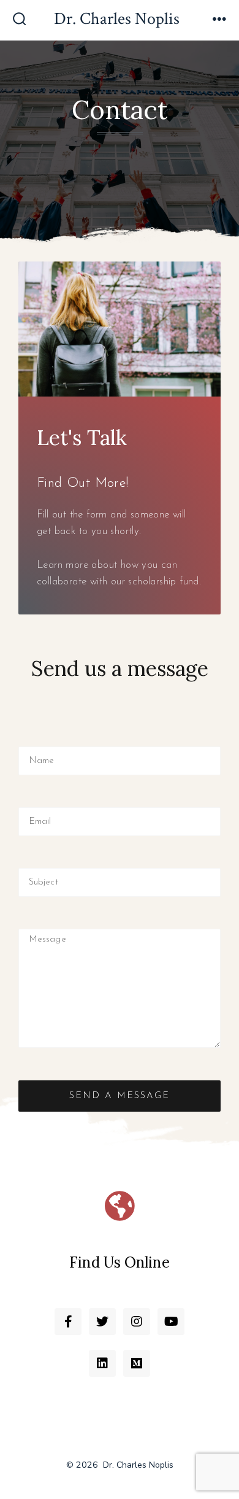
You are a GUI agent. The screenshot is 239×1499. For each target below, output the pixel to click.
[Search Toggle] (20, 20)
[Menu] (219, 20)
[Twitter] (102, 1321)
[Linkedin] (102, 1363)
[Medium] (136, 1363)
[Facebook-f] (68, 1321)
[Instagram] (136, 1321)
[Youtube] (170, 1321)
